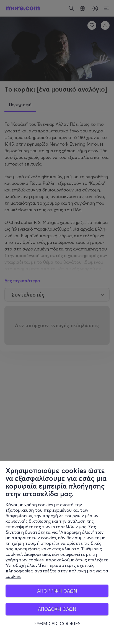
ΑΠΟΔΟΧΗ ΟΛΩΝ (57, 609)
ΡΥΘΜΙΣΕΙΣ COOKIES (57, 623)
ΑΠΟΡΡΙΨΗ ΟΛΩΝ (57, 591)
